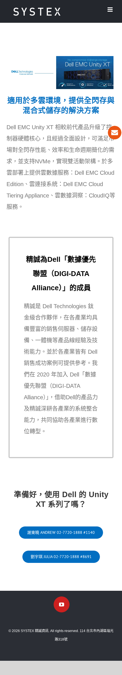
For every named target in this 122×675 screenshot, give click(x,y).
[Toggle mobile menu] (110, 10)
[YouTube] (62, 604)
